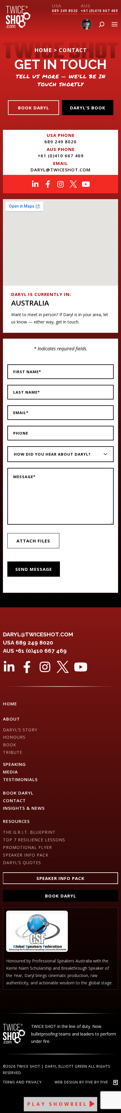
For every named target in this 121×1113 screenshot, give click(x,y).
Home (10, 704)
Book (9, 744)
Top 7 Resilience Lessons (34, 839)
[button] (60, 878)
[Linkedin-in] (35, 184)
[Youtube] (86, 184)
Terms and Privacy (22, 1082)
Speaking (14, 764)
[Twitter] (73, 184)
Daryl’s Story (20, 730)
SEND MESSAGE (33, 569)
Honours (14, 737)
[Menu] (114, 24)
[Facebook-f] (48, 184)
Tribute (12, 752)
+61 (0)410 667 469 (99, 10)
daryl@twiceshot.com (60, 169)
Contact (14, 800)
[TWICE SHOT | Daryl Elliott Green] (18, 26)
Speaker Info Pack (25, 855)
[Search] (101, 24)
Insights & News (24, 808)
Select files (33, 540)
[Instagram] (60, 184)
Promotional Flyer (27, 847)
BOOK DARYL (18, 793)
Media (10, 772)
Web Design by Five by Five (81, 1082)
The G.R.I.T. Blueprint (29, 832)
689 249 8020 (65, 10)
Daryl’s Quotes (22, 862)
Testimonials (20, 779)
